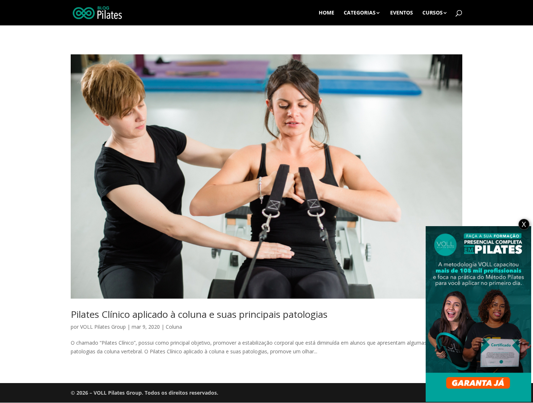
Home (326, 13)
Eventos (401, 13)
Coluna (174, 326)
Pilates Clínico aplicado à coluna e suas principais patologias (199, 314)
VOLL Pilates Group (103, 326)
